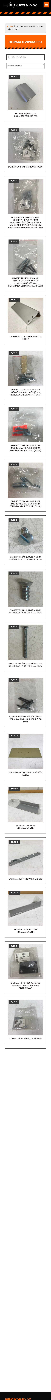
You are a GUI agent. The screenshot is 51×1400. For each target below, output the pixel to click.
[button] (46, 4)
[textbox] (25, 66)
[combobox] (25, 66)
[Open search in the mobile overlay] (25, 57)
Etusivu (10, 26)
